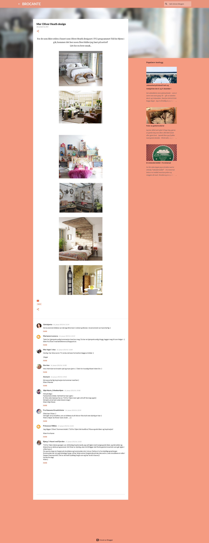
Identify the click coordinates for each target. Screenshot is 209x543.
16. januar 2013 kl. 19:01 (59, 377)
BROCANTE (31, 4)
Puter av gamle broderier (155, 126)
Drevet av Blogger (106, 540)
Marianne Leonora (50, 336)
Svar (45, 331)
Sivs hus (46, 365)
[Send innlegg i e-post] (38, 301)
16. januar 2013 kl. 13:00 (64, 350)
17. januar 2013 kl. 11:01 (66, 426)
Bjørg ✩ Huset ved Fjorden (54, 441)
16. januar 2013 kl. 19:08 (72, 390)
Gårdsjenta (47, 324)
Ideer (39, 304)
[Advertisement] (80, 518)
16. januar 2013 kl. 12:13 (67, 336)
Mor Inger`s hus (49, 349)
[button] (38, 31)
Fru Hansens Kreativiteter (53, 410)
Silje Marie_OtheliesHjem (53, 390)
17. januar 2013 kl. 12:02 (73, 441)
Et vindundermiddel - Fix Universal (158, 163)
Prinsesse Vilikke (50, 426)
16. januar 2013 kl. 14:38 (58, 365)
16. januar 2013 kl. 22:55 (73, 410)
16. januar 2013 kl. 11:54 (61, 324)
